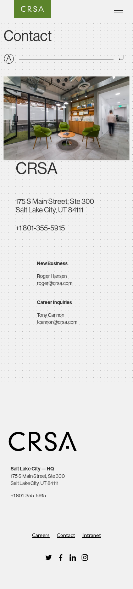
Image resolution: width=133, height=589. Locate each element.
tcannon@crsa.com (57, 322)
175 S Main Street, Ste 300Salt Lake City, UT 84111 (55, 206)
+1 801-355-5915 (40, 228)
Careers (41, 535)
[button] (120, 10)
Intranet (91, 535)
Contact (66, 535)
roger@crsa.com (54, 283)
